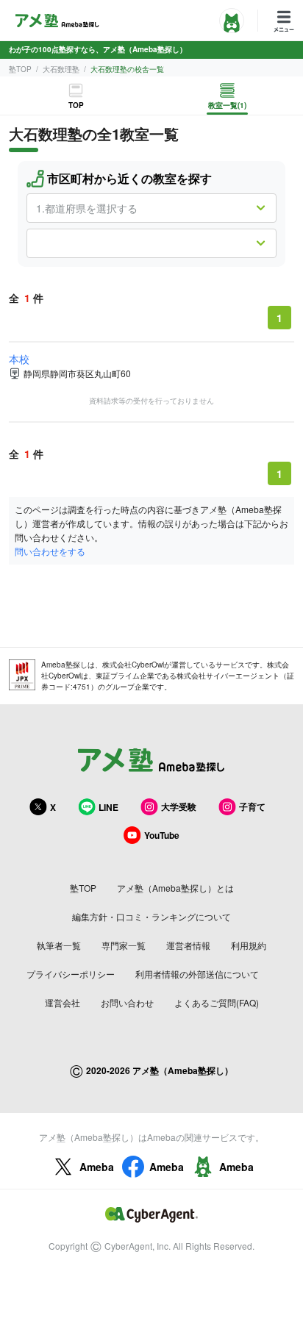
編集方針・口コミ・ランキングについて (151, 916)
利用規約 (248, 945)
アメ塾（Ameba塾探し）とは (175, 887)
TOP (76, 105)
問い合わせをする (50, 551)
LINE (108, 807)
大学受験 (178, 806)
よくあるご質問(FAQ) (216, 1002)
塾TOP (20, 69)
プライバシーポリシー (70, 973)
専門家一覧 (123, 945)
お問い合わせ (127, 1002)
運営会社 (62, 1002)
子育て (252, 806)
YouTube (161, 835)
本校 (19, 358)
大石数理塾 (61, 69)
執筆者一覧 (59, 945)
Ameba (96, 1166)
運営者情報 (188, 945)
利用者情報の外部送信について (197, 973)
